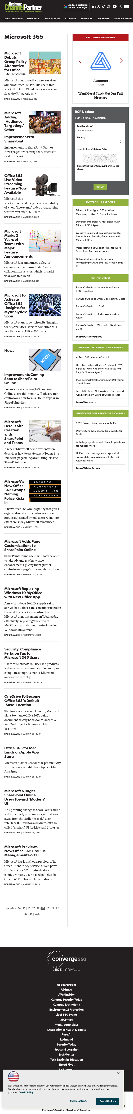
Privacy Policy (100, 149)
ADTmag (66, 989)
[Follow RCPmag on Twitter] (98, 6)
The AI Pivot (66, 1064)
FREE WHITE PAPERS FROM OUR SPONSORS (100, 413)
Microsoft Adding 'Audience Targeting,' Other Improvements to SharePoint (19, 127)
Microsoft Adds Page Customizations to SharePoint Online (22, 546)
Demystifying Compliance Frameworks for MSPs (99, 433)
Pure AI (66, 1034)
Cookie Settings (78, 1101)
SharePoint (87, 19)
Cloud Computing (13, 19)
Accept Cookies (107, 1101)
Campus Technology (66, 1004)
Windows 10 (33, 19)
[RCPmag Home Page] (23, 8)
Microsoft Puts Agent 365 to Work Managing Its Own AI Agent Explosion (97, 212)
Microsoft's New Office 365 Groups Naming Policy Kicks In (14, 492)
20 (47, 908)
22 (57, 908)
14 (19, 908)
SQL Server (103, 19)
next (121, 60)
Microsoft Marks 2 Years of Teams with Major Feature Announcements (18, 244)
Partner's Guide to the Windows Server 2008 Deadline (97, 289)
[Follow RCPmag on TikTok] (103, 7)
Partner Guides (100, 278)
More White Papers (88, 468)
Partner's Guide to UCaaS (90, 306)
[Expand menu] (126, 7)
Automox (100, 81)
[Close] (118, 1073)
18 (38, 908)
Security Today (66, 1044)
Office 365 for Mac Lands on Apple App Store (21, 752)
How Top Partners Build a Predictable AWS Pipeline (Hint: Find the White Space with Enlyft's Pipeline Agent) (99, 369)
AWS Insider (66, 994)
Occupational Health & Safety (66, 1029)
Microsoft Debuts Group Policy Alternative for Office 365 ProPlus (15, 64)
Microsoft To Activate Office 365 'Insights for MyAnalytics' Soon (15, 306)
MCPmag (66, 1019)
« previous (11, 908)
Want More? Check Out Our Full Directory (100, 95)
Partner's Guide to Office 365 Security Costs (100, 299)
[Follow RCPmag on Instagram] (108, 7)
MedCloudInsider (66, 1024)
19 (43, 908)
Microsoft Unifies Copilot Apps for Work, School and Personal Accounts (99, 250)
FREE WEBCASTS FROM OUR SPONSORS (100, 347)
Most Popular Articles (100, 202)
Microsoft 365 (53, 19)
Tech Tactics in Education (66, 1059)
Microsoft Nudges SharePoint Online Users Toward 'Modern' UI (24, 797)
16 (29, 908)
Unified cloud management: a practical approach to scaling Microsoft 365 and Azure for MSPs (97, 457)
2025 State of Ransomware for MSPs (96, 423)
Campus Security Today (66, 999)
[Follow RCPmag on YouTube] (115, 6)
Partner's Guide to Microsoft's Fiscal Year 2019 (98, 327)
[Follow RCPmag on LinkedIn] (94, 7)
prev (80, 60)
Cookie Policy (26, 1093)
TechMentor (66, 1054)
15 (24, 908)
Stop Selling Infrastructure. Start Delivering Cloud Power (100, 382)
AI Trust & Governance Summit (93, 357)
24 (30, 914)
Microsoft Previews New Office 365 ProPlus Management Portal (25, 851)
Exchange (70, 19)
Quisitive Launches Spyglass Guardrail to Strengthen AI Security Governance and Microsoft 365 (98, 237)
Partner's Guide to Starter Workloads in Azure (97, 316)
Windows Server (123, 19)
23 (25, 914)
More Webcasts (86, 402)
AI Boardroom (66, 984)
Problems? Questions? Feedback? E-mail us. (66, 1110)
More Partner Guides (89, 336)
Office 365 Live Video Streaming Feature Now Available (15, 184)
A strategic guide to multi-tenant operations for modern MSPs (100, 444)
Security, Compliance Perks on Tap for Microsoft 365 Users (22, 654)
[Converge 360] (66, 960)
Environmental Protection (66, 1009)
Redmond (66, 1039)
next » (38, 914)
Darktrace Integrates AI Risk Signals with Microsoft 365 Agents (98, 224)
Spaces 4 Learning (66, 1049)
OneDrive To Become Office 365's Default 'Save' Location (22, 701)
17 (33, 908)
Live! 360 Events (67, 1014)
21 (52, 908)
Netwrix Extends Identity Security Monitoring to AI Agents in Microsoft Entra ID (99, 263)
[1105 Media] (66, 970)
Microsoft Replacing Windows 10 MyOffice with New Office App (23, 593)
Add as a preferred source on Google (77, 6)
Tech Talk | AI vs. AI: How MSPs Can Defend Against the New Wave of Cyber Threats (100, 393)
